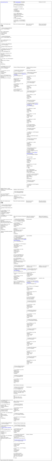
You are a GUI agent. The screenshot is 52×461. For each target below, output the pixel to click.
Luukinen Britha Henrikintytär (20, 240)
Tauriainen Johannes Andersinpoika (20, 439)
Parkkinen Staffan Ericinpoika (32, 153)
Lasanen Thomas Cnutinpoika (6, 427)
